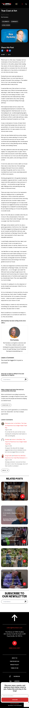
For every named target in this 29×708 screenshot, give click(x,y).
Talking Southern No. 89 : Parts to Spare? (11, 583)
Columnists (5, 21)
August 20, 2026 (17, 579)
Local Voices (6, 25)
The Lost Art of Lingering (11, 495)
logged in (13, 360)
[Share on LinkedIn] (10, 50)
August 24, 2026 (19, 491)
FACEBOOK (17, 676)
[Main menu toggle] (22, 4)
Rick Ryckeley (4, 17)
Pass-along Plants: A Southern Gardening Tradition (9, 561)
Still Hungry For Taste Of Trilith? (10, 541)
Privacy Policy (14, 664)
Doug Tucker (8, 455)
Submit (25, 379)
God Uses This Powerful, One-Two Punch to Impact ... (12, 519)
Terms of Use (14, 668)
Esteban (7, 439)
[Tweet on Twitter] (5, 50)
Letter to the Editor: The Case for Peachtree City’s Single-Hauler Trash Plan (16, 426)
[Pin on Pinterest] (7, 50)
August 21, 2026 (15, 536)
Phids (6, 423)
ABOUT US (14, 658)
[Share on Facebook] (2, 50)
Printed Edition (14, 661)
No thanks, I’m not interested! (15, 705)
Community (14, 21)
